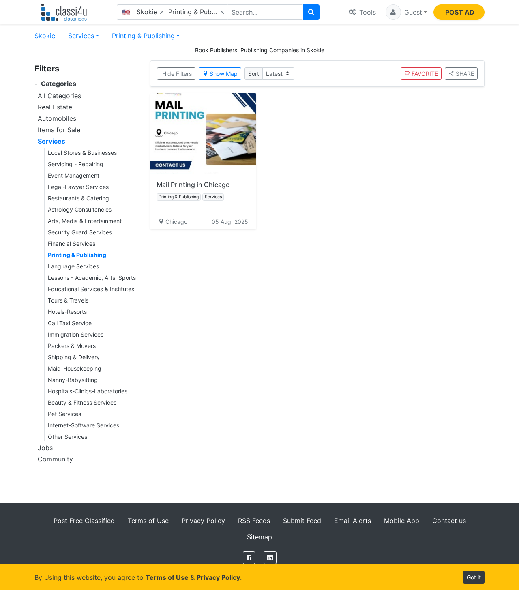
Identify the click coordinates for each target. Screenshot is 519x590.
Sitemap (259, 537)
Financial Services (71, 243)
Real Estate (55, 107)
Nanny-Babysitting (73, 379)
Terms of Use (148, 521)
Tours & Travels (68, 300)
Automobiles (57, 118)
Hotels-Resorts (67, 311)
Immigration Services (75, 334)
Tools (366, 12)
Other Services (67, 436)
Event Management (73, 175)
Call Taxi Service (70, 323)
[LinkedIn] (270, 557)
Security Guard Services (80, 232)
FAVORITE (425, 73)
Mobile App (401, 521)
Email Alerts (352, 521)
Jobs (45, 448)
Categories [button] (55, 84)
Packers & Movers (72, 345)
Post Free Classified (84, 521)
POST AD (459, 12)
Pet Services (64, 413)
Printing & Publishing (143, 36)
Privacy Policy (203, 521)
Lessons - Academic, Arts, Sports (92, 277)
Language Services (73, 266)
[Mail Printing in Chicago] (203, 133)
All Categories (59, 96)
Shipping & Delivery (74, 357)
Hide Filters (177, 73)
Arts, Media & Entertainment (85, 220)
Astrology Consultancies (80, 209)
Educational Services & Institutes (91, 288)
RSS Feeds (254, 521)
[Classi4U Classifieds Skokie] (66, 12)
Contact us (449, 521)
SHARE (465, 73)
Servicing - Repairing (75, 164)
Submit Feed (302, 521)
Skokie (44, 36)
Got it (474, 577)
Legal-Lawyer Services (78, 186)
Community (55, 459)
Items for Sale (59, 130)
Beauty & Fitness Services (82, 402)
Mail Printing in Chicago (193, 184)
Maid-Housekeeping (74, 368)
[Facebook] (249, 557)
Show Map (224, 73)
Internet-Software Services (83, 425)
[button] (406, 12)
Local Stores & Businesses (82, 152)
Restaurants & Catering (78, 198)
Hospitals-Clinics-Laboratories (87, 391)
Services (81, 36)
